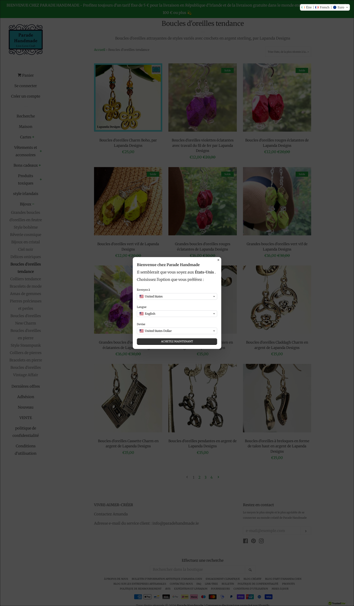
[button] (325, 7)
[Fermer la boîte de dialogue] (218, 260)
